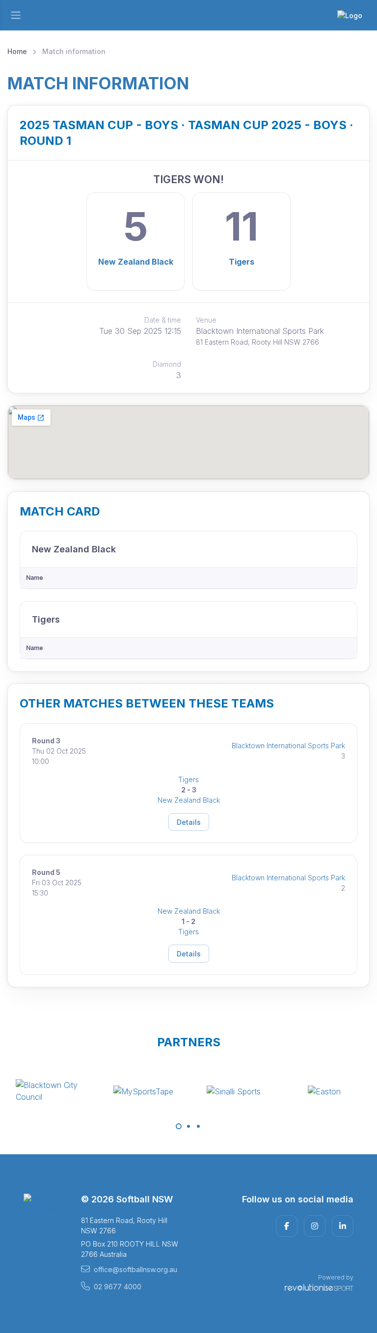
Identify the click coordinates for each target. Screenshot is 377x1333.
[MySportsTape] (71, 1091)
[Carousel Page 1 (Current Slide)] (179, 1126)
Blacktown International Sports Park (288, 745)
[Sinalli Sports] (161, 1091)
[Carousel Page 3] (198, 1126)
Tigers (241, 262)
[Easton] (251, 1091)
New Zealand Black (135, 262)
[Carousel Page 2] (188, 1126)
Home (17, 51)
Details (189, 822)
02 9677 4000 (117, 1286)
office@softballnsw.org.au (135, 1269)
